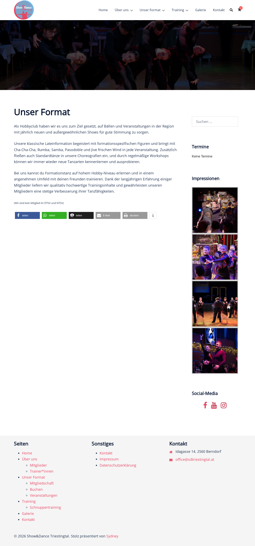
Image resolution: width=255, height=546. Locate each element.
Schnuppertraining (45, 507)
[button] (27, 215)
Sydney (112, 536)
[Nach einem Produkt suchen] (231, 10)
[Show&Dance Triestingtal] (24, 9)
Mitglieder (38, 465)
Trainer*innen (41, 471)
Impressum (109, 459)
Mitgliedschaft (42, 483)
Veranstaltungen (43, 495)
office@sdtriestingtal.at (195, 459)
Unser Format (150, 10)
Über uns (122, 10)
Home (103, 10)
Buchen (36, 489)
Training (178, 10)
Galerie (200, 10)
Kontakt (219, 10)
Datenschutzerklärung (118, 465)
